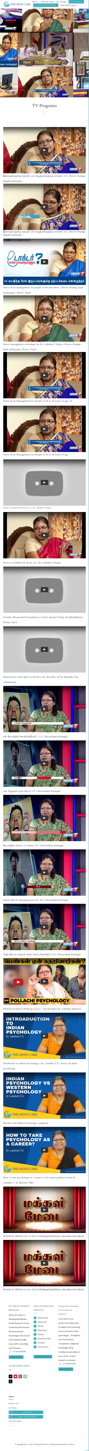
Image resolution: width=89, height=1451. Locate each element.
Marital (40, 1326)
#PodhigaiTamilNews (50, 1289)
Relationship (43, 1318)
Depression (42, 1330)
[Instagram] (20, 1376)
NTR (46, 1444)
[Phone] (10, 1381)
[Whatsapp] (25, 1376)
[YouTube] (15, 1376)
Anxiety (41, 1334)
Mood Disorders (44, 1338)
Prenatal (41, 1343)
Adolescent (42, 1322)
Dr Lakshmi (70, 1444)
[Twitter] (10, 1376)
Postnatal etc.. (43, 1347)
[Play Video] (44, 150)
